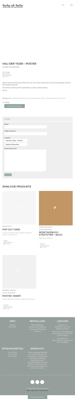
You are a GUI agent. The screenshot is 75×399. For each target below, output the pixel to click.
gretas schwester (17, 98)
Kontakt (12, 325)
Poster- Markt (11, 296)
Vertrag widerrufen (37, 397)
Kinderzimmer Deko (36, 98)
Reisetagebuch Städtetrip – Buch (50, 233)
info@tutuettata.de (62, 329)
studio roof (6, 235)
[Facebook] (42, 382)
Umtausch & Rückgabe (37, 329)
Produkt (7, 138)
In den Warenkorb (14, 106)
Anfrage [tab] (7, 119)
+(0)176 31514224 (62, 335)
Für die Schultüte (8, 233)
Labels (47, 98)
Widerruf (37, 331)
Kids (26, 98)
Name (6, 124)
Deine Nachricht (10, 148)
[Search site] (63, 5)
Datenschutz (43, 390)
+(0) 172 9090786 (62, 342)
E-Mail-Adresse (10, 131)
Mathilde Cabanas (14, 299)
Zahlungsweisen (37, 325)
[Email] (32, 382)
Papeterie (54, 98)
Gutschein (12, 327)
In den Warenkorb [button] (45, 229)
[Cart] (67, 5)
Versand (7, 76)
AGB (28, 390)
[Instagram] (37, 382)
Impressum (34, 390)
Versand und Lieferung (37, 327)
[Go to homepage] (12, 5)
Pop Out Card (11, 229)
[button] (71, 5)
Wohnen (62, 98)
